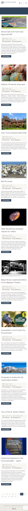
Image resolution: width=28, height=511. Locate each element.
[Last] (17, 496)
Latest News (7, 91)
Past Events (6, 139)
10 (12, 494)
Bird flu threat (6, 181)
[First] (2, 494)
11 (15, 494)
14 (24, 494)
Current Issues (7, 41)
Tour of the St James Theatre (13, 412)
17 (8, 496)
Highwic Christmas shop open (13, 84)
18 (11, 496)
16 (5, 496)
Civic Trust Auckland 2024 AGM (13, 133)
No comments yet (17, 41)
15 (2, 496)
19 (14, 496)
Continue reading (5, 56)
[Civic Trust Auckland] (9, 2)
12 (18, 494)
